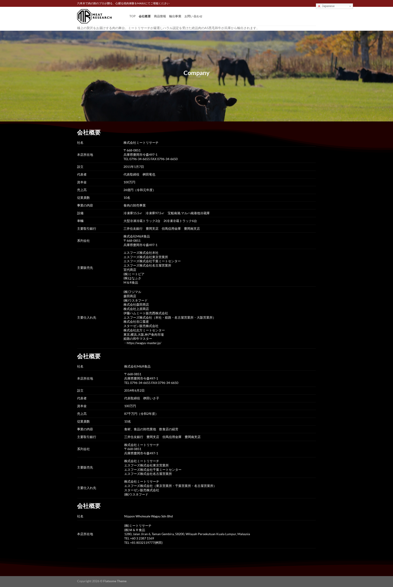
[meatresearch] (100, 16)
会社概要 (145, 16)
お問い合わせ (193, 16)
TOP (132, 16)
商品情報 (160, 16)
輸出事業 (175, 16)
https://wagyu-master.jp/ (144, 343)
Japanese (328, 6)
